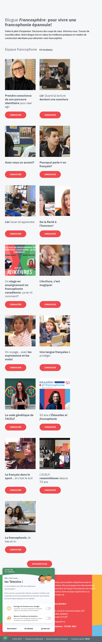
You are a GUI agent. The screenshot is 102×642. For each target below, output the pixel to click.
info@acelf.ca (59, 622)
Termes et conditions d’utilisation (57, 639)
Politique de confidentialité (34, 639)
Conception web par (80, 639)
